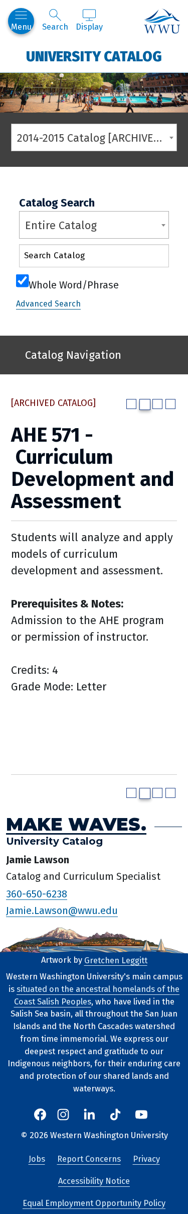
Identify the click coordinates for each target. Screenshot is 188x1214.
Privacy (146, 1159)
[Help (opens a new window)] (170, 404)
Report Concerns (89, 1159)
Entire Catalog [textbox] (61, 225)
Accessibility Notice (94, 1181)
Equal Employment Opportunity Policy (94, 1203)
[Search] (152, 258)
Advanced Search (48, 304)
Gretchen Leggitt (115, 960)
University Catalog (94, 56)
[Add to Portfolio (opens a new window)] (131, 404)
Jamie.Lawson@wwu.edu (62, 910)
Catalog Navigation (73, 355)
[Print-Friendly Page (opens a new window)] (157, 404)
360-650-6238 (36, 893)
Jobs (37, 1159)
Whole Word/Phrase (74, 284)
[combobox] (94, 137)
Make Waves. (76, 824)
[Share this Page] (144, 404)
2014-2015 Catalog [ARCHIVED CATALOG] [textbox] (96, 138)
